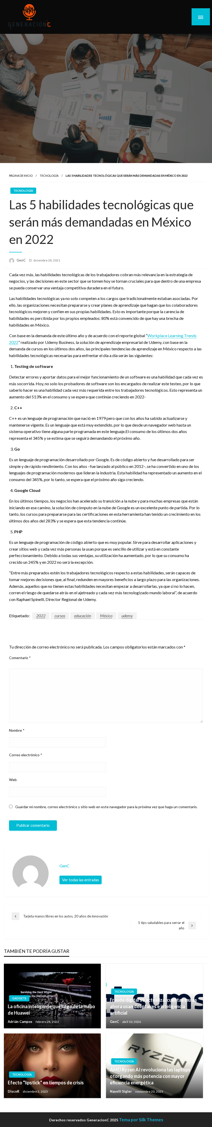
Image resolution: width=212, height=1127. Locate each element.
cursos (60, 615)
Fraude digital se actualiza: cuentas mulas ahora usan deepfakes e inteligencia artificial (153, 1006)
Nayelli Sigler (121, 1091)
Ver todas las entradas (80, 880)
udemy (127, 615)
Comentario (20, 657)
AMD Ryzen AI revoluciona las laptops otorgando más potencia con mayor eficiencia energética (150, 1076)
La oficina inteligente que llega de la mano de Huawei (51, 1010)
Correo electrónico (25, 755)
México (106, 615)
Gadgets (19, 998)
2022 (41, 615)
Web (13, 779)
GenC (21, 260)
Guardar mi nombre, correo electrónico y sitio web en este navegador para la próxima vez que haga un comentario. (106, 807)
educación (82, 615)
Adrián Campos (20, 1022)
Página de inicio (21, 175)
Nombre (17, 730)
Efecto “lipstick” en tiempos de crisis (46, 1082)
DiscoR (14, 1091)
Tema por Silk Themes (141, 1119)
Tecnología (49, 175)
